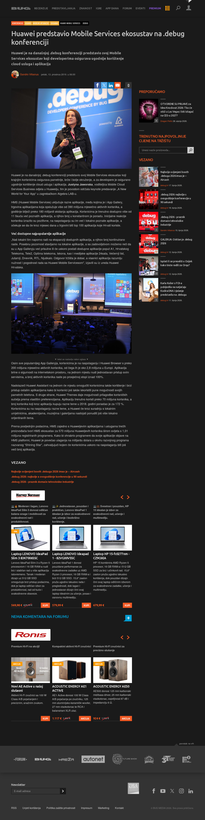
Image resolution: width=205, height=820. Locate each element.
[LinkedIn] (111, 85)
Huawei (28, 23)
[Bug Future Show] (124, 759)
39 (155, 273)
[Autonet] (93, 759)
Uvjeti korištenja (31, 808)
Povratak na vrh (186, 743)
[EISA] (133, 789)
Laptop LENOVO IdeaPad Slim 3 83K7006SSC (29, 556)
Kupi (45, 605)
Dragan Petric (166, 121)
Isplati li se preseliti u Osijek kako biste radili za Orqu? (176, 263)
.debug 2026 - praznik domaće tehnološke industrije (42, 482)
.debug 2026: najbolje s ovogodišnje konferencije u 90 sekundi (49, 476)
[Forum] (20, 759)
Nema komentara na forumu (40, 616)
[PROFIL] (189, 8)
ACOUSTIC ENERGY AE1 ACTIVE (69, 688)
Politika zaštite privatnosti (60, 808)
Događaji (54, 23)
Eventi (140, 8)
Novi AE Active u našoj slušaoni (27, 688)
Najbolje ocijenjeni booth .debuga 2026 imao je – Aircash (45, 471)
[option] (30, 556)
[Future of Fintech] (187, 759)
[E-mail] (117, 85)
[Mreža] (66, 759)
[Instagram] (181, 791)
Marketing (103, 808)
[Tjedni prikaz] (167, 8)
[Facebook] (97, 85)
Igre (99, 8)
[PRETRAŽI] (190, 150)
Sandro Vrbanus (29, 74)
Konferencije (17, 23)
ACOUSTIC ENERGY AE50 (111, 686)
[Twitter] (104, 85)
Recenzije (41, 8)
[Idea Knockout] (149, 759)
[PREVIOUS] (122, 497)
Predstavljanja (63, 8)
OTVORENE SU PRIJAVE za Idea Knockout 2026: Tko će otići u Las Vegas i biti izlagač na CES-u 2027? (176, 109)
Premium (155, 8)
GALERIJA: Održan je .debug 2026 (176, 241)
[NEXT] (128, 497)
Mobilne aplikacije (41, 23)
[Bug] (43, 759)
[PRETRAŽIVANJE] (178, 8)
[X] (172, 791)
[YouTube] (163, 791)
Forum (127, 8)
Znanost (85, 8)
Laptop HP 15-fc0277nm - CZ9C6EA (111, 556)
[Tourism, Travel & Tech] (168, 759)
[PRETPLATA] (63, 791)
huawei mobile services (70, 23)
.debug (85, 23)
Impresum (86, 808)
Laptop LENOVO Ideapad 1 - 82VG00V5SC (70, 556)
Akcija (85, 718)
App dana (112, 8)
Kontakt (119, 808)
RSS (14, 808)
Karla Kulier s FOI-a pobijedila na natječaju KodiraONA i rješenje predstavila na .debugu (173, 289)
